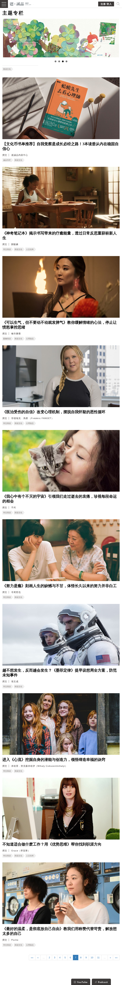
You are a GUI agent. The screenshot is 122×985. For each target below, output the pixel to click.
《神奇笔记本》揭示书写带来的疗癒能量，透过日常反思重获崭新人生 (59, 235)
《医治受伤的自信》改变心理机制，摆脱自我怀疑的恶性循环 (53, 412)
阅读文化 (7, 69)
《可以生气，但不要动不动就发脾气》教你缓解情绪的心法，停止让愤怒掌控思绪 (59, 324)
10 (92, 957)
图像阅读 (7, 339)
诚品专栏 (7, 160)
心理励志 (30, 339)
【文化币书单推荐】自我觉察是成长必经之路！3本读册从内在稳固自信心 (60, 146)
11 (98, 957)
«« (32, 957)
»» (116, 957)
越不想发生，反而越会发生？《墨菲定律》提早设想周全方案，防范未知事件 (59, 672)
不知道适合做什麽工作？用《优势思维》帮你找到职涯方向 (52, 844)
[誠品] (20, 3)
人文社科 (30, 249)
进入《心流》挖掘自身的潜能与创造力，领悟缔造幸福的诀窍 (53, 760)
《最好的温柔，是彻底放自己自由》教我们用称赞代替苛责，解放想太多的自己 (59, 931)
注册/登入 (106, 4)
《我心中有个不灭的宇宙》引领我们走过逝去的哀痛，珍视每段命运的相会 (59, 498)
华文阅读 (7, 249)
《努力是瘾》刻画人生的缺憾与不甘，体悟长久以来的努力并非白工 (59, 586)
